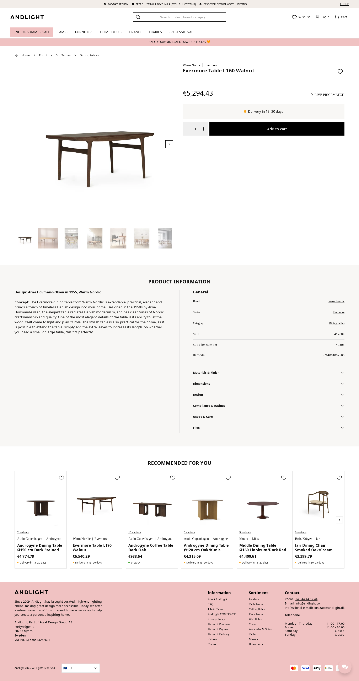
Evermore (210, 65)
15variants (134, 532)
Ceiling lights (257, 609)
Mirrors (253, 639)
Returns (212, 639)
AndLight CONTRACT (222, 614)
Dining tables (336, 323)
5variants (189, 532)
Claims (212, 644)
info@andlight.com (309, 603)
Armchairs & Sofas (260, 629)
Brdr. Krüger (303, 538)
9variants (245, 532)
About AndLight (217, 599)
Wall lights (255, 619)
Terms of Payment (218, 629)
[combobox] (179, 17)
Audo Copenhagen (29, 538)
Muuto (243, 538)
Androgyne (53, 538)
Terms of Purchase (219, 624)
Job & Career (215, 609)
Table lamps (256, 604)
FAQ (210, 604)
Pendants (254, 599)
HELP (344, 4)
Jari (318, 538)
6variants (300, 532)
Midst (255, 538)
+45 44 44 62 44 (306, 599)
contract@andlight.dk (329, 608)
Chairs (252, 624)
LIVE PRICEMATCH (329, 94)
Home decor (256, 644)
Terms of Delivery (218, 634)
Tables (252, 634)
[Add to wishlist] (340, 71)
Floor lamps (256, 614)
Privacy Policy (216, 619)
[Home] (30, 17)
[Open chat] (345, 667)
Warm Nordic (192, 65)
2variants (23, 532)
